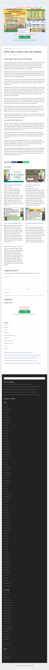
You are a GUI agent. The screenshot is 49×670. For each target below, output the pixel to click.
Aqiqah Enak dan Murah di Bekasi (13, 246)
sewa (5, 642)
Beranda (5, 48)
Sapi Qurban (6, 639)
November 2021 (7, 467)
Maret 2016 (6, 554)
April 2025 (6, 414)
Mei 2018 (6, 507)
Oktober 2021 (7, 470)
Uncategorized (7, 644)
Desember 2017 (7, 520)
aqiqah (5, 594)
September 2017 (7, 528)
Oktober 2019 (7, 478)
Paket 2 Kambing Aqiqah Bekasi (12, 223)
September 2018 (7, 496)
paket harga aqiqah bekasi (9, 335)
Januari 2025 (6, 420)
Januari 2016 (6, 559)
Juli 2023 (6, 433)
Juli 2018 (6, 501)
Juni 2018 (6, 504)
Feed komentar (7, 656)
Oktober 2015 (7, 567)
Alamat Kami (6, 324)
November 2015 (7, 564)
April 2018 (6, 509)
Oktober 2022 (7, 451)
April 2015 (6, 580)
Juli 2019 (6, 485)
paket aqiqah (6, 636)
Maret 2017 (6, 538)
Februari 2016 (7, 557)
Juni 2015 (6, 578)
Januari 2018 (6, 517)
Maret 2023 (6, 443)
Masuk (5, 650)
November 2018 (7, 493)
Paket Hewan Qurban (8, 340)
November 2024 (7, 422)
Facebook (14, 162)
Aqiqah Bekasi (31, 62)
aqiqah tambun (7, 623)
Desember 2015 (7, 562)
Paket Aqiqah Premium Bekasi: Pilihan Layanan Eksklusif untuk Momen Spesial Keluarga (22, 355)
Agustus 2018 (7, 499)
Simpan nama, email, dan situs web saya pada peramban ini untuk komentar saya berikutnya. (24, 295)
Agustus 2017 (7, 530)
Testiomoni (6, 348)
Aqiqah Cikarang (7, 613)
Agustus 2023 (7, 430)
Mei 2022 (6, 464)
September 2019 (7, 480)
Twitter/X (20, 162)
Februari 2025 (7, 417)
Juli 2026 (6, 404)
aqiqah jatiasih (7, 615)
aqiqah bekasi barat (8, 599)
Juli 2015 (6, 575)
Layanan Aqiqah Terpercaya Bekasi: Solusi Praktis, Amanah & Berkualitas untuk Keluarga (22, 363)
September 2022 (7, 454)
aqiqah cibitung (7, 610)
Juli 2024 (6, 425)
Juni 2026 (6, 406)
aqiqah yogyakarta (8, 626)
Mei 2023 (6, 438)
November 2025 (7, 409)
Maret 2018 (6, 512)
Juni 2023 (6, 435)
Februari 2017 (7, 541)
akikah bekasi (7, 592)
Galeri (5, 330)
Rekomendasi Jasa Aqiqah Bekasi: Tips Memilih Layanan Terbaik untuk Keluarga (20, 360)
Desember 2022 (7, 449)
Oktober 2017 (7, 525)
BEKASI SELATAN (7, 628)
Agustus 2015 (7, 572)
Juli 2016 (6, 543)
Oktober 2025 (7, 412)
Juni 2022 (6, 462)
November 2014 (7, 585)
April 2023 (6, 441)
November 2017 (7, 522)
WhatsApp (26, 162)
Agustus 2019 (7, 483)
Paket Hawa (6, 338)
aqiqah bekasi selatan (8, 602)
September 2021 (7, 472)
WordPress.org (7, 658)
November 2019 (7, 475)
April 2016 (6, 551)
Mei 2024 (6, 428)
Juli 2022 (6, 459)
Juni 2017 (6, 535)
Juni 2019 (6, 488)
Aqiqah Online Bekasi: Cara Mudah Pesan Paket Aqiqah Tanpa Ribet (18, 352)
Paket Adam (6, 332)
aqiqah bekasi (11, 48)
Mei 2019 (6, 491)
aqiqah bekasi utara (8, 607)
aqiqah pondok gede (8, 621)
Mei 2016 (6, 549)
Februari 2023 (7, 446)
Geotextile (6, 631)
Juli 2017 (6, 533)
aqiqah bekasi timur (8, 605)
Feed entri (6, 653)
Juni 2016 (6, 546)
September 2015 (7, 570)
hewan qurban (7, 634)
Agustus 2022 (7, 456)
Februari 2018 (7, 514)
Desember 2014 (7, 583)
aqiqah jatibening (7, 618)
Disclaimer (6, 327)
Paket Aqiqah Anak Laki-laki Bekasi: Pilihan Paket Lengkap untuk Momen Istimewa (21, 357)
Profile (5, 345)
